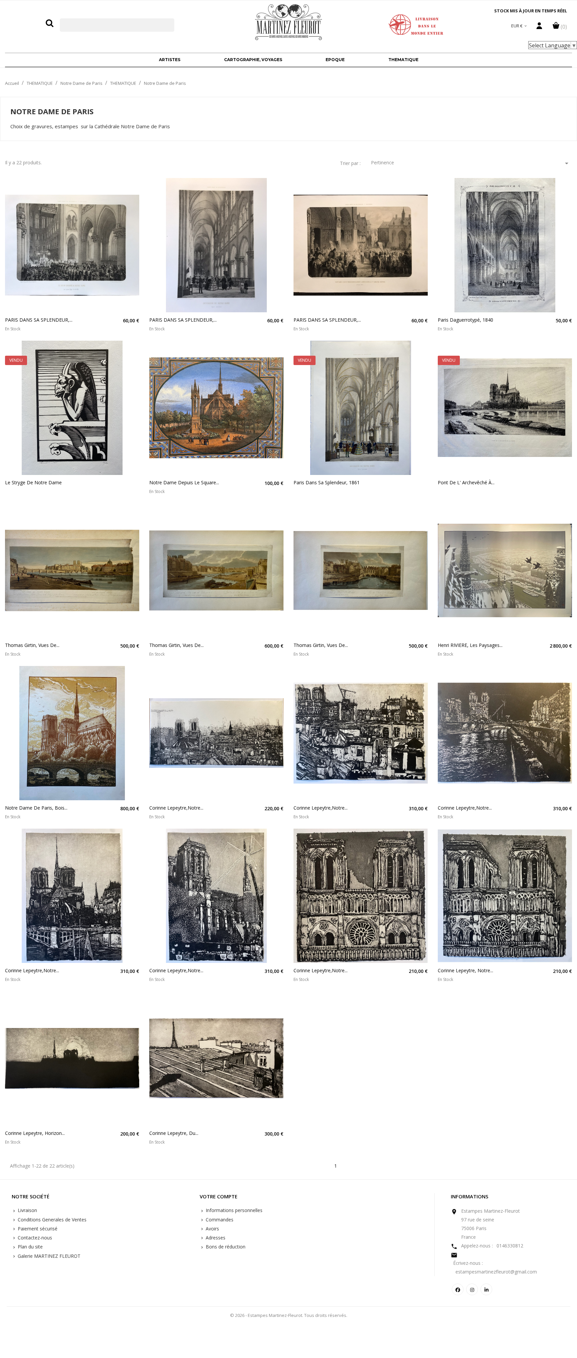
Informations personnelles (233, 1210)
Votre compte (218, 1197)
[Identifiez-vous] (539, 27)
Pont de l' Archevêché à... (466, 482)
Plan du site (29, 1246)
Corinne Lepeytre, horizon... (35, 1133)
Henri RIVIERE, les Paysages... (470, 645)
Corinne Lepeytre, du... (173, 1133)
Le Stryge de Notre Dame (33, 482)
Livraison (26, 1210)
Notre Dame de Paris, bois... (36, 807)
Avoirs (211, 1228)
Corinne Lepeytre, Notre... (465, 970)
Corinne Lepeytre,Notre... (176, 807)
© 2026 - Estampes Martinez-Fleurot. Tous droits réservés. (288, 1315)
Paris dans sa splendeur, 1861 (327, 482)
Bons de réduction (224, 1246)
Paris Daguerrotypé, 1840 (465, 319)
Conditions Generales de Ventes (51, 1219)
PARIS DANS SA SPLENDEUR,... (38, 319)
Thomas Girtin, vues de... (32, 645)
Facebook (457, 1289)
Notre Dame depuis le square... (184, 482)
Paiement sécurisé (36, 1228)
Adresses (214, 1237)
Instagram (471, 1289)
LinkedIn (486, 1289)
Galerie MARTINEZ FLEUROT (48, 1256)
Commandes (218, 1219)
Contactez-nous (34, 1237)
